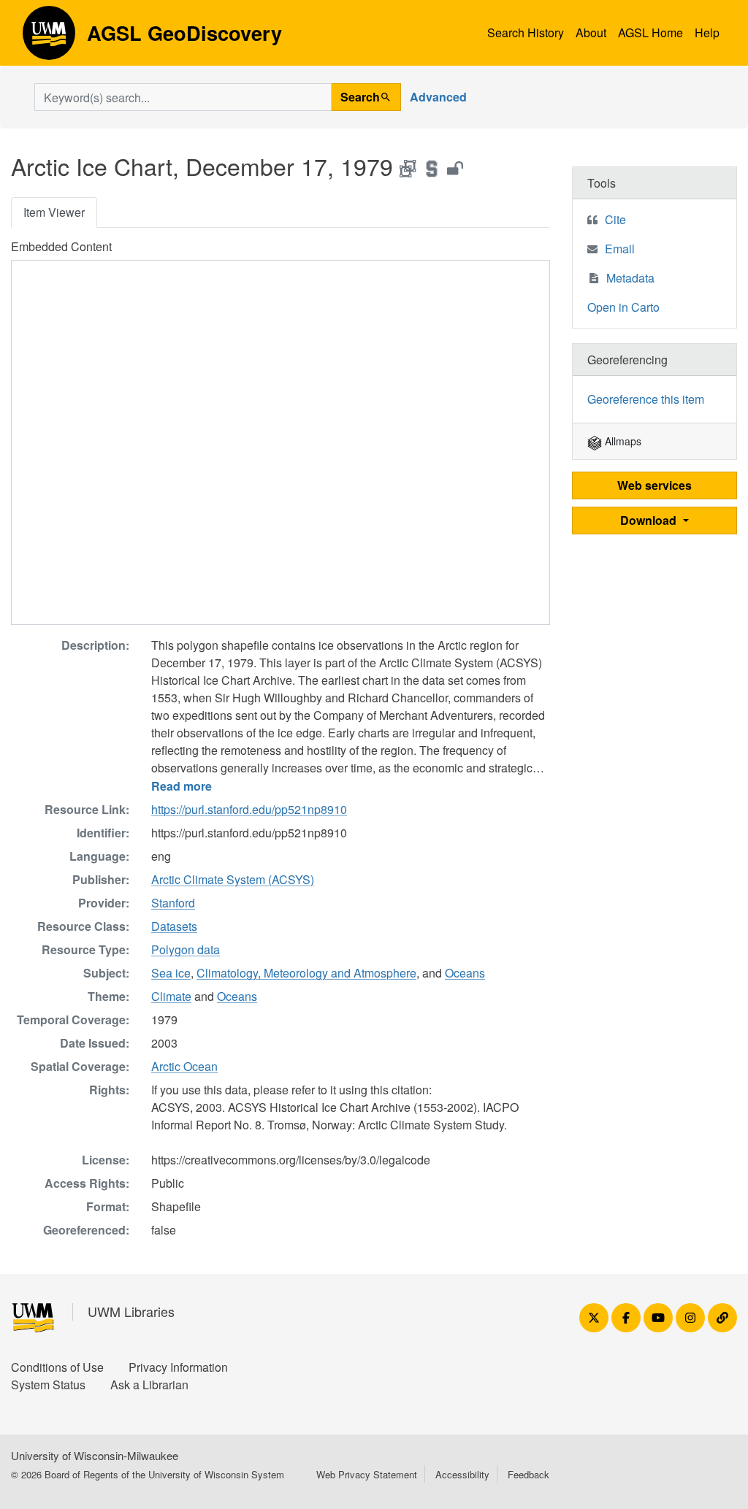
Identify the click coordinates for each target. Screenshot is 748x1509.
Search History (525, 32)
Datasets (174, 926)
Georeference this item (645, 399)
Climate (171, 996)
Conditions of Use (57, 1367)
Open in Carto (623, 307)
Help (707, 32)
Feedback (528, 1474)
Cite (615, 219)
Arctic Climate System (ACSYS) (232, 879)
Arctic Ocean (184, 1066)
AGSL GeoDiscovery (48, 38)
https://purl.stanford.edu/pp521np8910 (249, 809)
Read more (181, 785)
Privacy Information (178, 1367)
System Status (48, 1384)
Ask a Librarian (149, 1384)
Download (649, 520)
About (591, 32)
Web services (654, 485)
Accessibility (462, 1474)
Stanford (173, 902)
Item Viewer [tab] (54, 212)
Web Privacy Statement (366, 1474)
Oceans (465, 972)
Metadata (630, 277)
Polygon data (185, 949)
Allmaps (621, 441)
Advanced (438, 96)
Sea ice (171, 972)
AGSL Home (650, 32)
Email (620, 248)
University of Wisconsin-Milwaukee (94, 1455)
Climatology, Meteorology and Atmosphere (306, 972)
